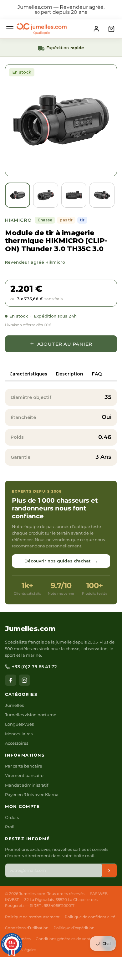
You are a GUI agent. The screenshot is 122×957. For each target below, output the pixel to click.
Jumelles (14, 705)
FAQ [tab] (97, 374)
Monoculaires (19, 733)
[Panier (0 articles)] (111, 29)
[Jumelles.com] (42, 29)
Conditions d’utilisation (26, 927)
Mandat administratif (26, 785)
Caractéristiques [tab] (28, 374)
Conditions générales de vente (64, 938)
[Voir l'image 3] (73, 195)
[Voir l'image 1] (17, 195)
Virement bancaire (24, 775)
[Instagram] (24, 680)
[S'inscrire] (109, 870)
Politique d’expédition (73, 927)
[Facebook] (10, 680)
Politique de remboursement (32, 916)
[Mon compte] (96, 29)
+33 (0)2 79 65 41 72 (34, 667)
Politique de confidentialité (90, 916)
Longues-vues (19, 724)
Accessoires (16, 743)
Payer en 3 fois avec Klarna (31, 794)
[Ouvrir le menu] (9, 28)
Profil (10, 826)
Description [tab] (69, 374)
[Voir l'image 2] (45, 195)
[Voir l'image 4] (101, 195)
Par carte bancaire (23, 765)
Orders (12, 817)
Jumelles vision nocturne (30, 714)
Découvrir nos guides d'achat (61, 561)
